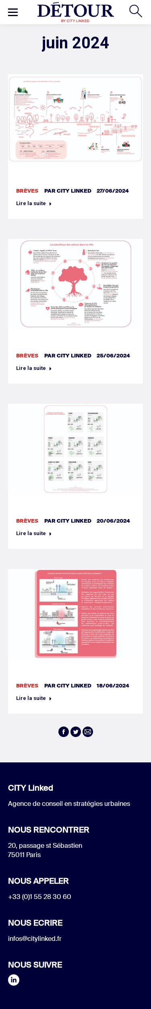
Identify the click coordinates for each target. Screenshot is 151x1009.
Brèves (27, 190)
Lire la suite (31, 203)
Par (67, 190)
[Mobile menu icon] (13, 12)
